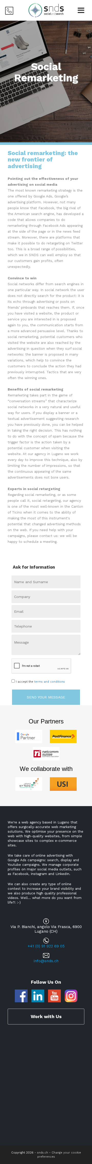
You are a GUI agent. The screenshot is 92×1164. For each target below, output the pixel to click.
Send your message (46, 697)
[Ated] (28, 784)
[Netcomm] (46, 753)
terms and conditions (49, 681)
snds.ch (42, 1152)
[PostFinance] (63, 736)
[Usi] (63, 784)
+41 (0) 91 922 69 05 (46, 946)
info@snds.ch (46, 961)
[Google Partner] (28, 736)
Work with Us (46, 1016)
